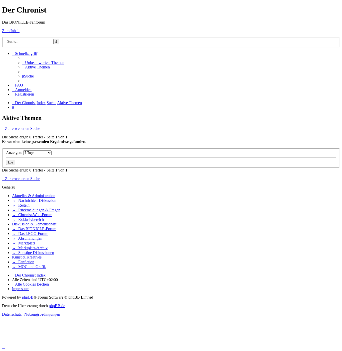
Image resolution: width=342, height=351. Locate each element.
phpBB (28, 297)
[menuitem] (43, 62)
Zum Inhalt (11, 31)
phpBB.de (57, 306)
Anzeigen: (14, 152)
